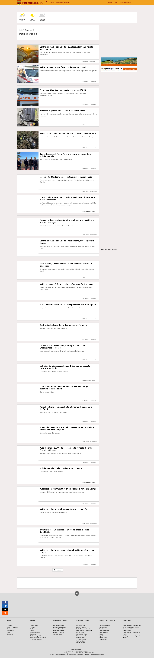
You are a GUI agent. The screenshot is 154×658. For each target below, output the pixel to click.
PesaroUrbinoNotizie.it (59, 627)
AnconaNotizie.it (58, 629)
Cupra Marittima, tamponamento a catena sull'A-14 (63, 90)
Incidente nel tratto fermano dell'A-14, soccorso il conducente (68, 133)
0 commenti (92, 61)
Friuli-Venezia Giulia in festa (84, 630)
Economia (10, 634)
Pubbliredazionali (35, 632)
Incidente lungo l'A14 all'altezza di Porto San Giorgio (63, 67)
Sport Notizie (103, 636)
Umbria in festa (80, 641)
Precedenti (57, 570)
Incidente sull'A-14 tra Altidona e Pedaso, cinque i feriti (64, 509)
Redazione (33, 629)
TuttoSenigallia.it (104, 630)
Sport (8, 632)
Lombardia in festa (81, 634)
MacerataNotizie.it (58, 630)
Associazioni (10, 630)
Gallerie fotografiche (36, 636)
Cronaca (9, 625)
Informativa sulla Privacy (97, 654)
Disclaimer (80, 654)
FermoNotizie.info (58, 632)
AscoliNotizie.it (57, 634)
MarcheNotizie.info (58, 625)
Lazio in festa (80, 632)
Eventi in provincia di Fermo (38, 637)
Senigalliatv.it (103, 627)
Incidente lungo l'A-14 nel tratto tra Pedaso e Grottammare (66, 284)
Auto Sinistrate (103, 632)
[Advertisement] (119, 40)
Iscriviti (32, 630)
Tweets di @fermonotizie (109, 249)
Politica (9, 629)
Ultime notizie (34, 625)
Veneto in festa (80, 642)
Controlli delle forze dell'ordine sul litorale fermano (63, 325)
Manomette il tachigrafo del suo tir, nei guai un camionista (66, 177)
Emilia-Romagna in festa (83, 629)
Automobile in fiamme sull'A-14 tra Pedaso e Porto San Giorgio (68, 489)
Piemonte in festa (81, 636)
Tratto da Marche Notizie (88, 211)
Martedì (42, 20)
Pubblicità (87, 654)
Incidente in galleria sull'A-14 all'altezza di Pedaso (62, 111)
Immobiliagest (103, 639)
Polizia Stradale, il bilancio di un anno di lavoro (61, 468)
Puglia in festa (80, 637)
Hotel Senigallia (127, 630)
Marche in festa (80, 625)
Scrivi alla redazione (36, 639)
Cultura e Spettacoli (12, 627)
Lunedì (32, 20)
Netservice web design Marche (132, 625)
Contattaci (33, 634)
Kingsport (102, 634)
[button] (110, 2)
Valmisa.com (103, 629)
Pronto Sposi (103, 637)
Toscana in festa (81, 639)
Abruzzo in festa (81, 627)
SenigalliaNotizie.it (104, 625)
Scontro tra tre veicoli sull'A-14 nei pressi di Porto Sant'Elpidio (68, 304)
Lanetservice (62, 654)
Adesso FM (22, 20)
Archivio (32, 627)
